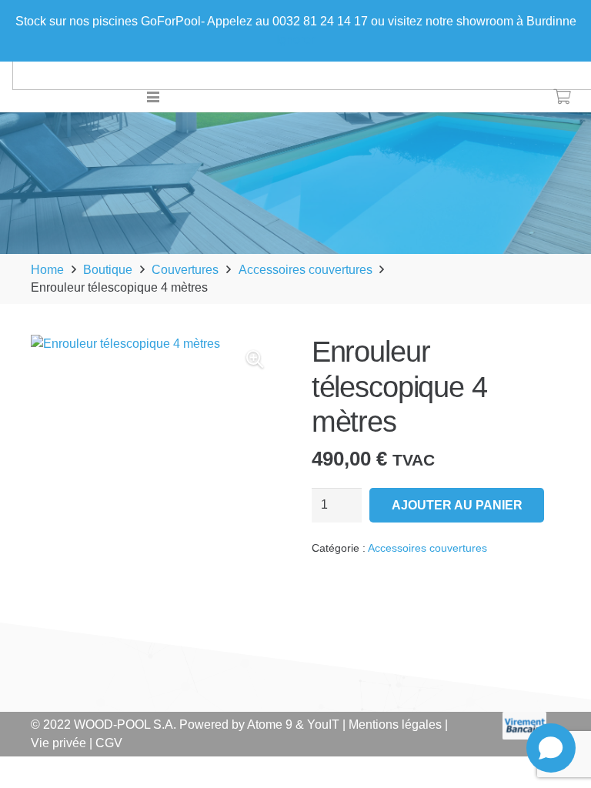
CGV (108, 743)
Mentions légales (395, 724)
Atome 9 (269, 724)
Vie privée (58, 743)
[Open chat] (551, 748)
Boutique (107, 269)
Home (47, 269)
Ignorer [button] (295, 39)
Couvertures (185, 269)
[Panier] (562, 97)
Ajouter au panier (457, 505)
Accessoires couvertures (305, 269)
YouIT (323, 724)
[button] (154, 97)
